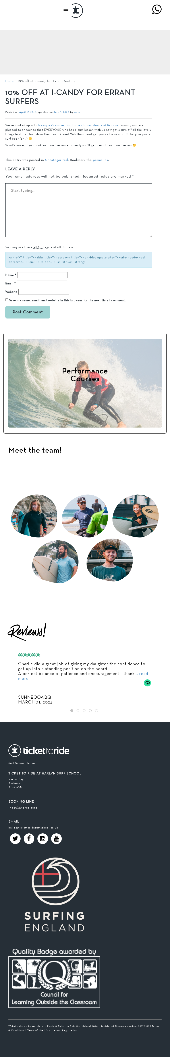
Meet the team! (35, 450)
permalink (100, 160)
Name (10, 275)
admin (78, 112)
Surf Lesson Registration (61, 1030)
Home (9, 81)
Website (11, 292)
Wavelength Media (43, 1026)
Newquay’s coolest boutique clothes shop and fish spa (78, 125)
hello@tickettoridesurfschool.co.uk (33, 827)
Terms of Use (35, 1030)
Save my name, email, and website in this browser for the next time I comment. (67, 300)
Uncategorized (56, 160)
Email (10, 283)
